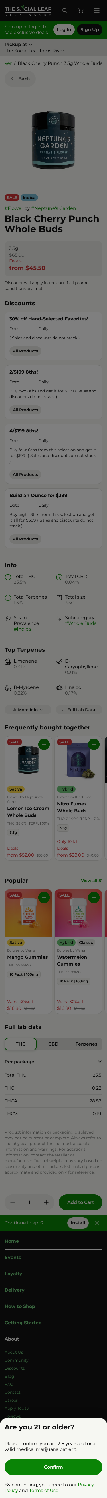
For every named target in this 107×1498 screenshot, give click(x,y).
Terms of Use (43, 1490)
